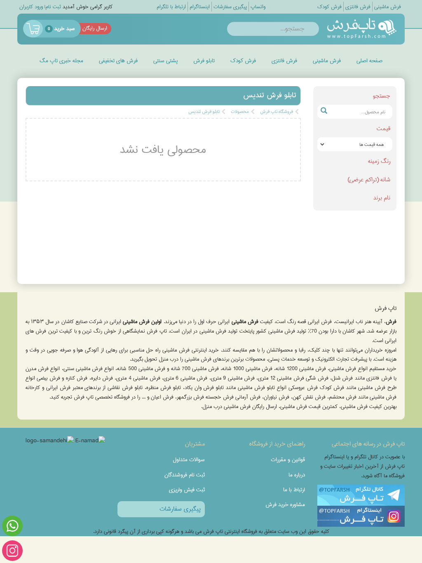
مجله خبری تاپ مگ (61, 60)
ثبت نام (53, 7)
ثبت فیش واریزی (187, 489)
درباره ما (296, 474)
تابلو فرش (204, 60)
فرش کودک (243, 60)
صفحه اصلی (369, 60)
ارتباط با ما (294, 489)
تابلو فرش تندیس (204, 111)
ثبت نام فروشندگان (184, 474)
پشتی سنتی (165, 60)
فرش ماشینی (327, 60)
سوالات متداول (189, 459)
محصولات (240, 111)
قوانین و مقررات (288, 459)
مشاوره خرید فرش (285, 504)
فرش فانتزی (284, 60)
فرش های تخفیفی (118, 60)
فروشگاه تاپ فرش (276, 111)
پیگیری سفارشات (180, 509)
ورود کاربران (31, 7)
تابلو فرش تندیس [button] (269, 95)
